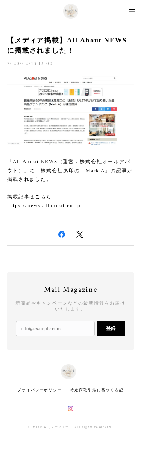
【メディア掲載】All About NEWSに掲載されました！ (67, 45)
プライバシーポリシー (39, 390)
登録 (111, 328)
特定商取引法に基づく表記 (97, 390)
